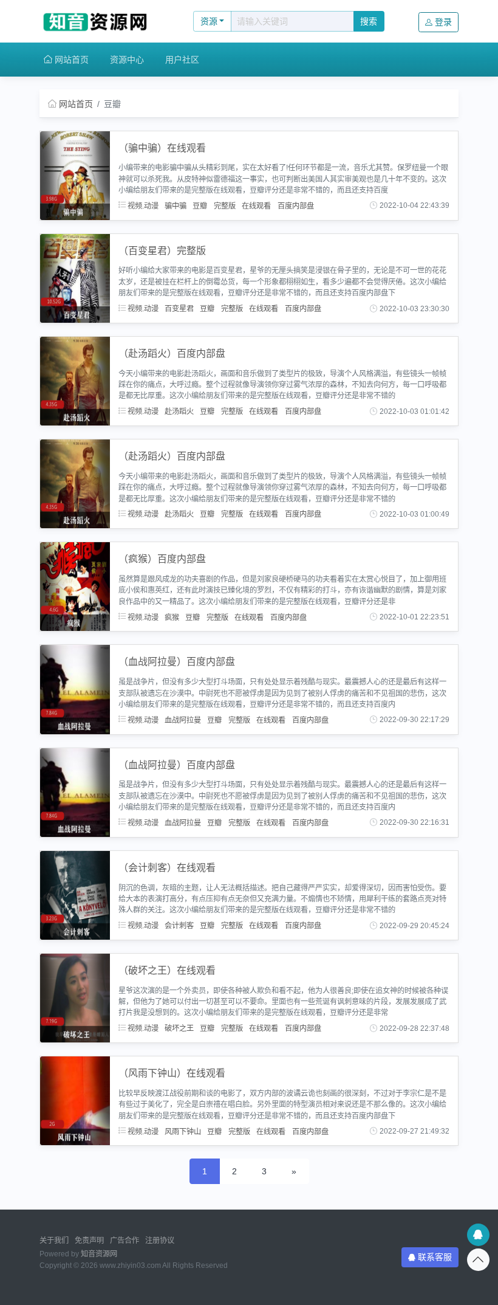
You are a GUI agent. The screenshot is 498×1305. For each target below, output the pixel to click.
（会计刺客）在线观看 (167, 868)
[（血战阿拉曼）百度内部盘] (75, 689)
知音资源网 (99, 1254)
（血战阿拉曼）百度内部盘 (176, 661)
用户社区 (182, 59)
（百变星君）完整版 (162, 251)
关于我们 (54, 1240)
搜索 (368, 21)
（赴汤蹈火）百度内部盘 (171, 353)
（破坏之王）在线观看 (167, 970)
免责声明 (89, 1240)
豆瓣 (200, 205)
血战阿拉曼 (183, 719)
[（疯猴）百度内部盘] (75, 586)
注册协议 (159, 1240)
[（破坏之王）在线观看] (75, 997)
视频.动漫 (142, 205)
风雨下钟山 (183, 1131)
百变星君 (179, 309)
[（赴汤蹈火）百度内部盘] (75, 380)
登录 (443, 22)
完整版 (225, 205)
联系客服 (435, 1257)
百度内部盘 (296, 205)
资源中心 (127, 59)
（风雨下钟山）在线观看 (171, 1073)
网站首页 (70, 59)
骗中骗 (175, 205)
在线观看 (256, 205)
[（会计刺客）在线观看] (75, 895)
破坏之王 (179, 1028)
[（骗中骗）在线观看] (75, 174)
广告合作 (124, 1240)
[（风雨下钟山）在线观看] (75, 1100)
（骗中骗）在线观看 (162, 148)
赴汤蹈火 (179, 411)
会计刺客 (179, 925)
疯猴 (172, 617)
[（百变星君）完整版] (75, 277)
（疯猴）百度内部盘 (162, 559)
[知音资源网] (103, 21)
